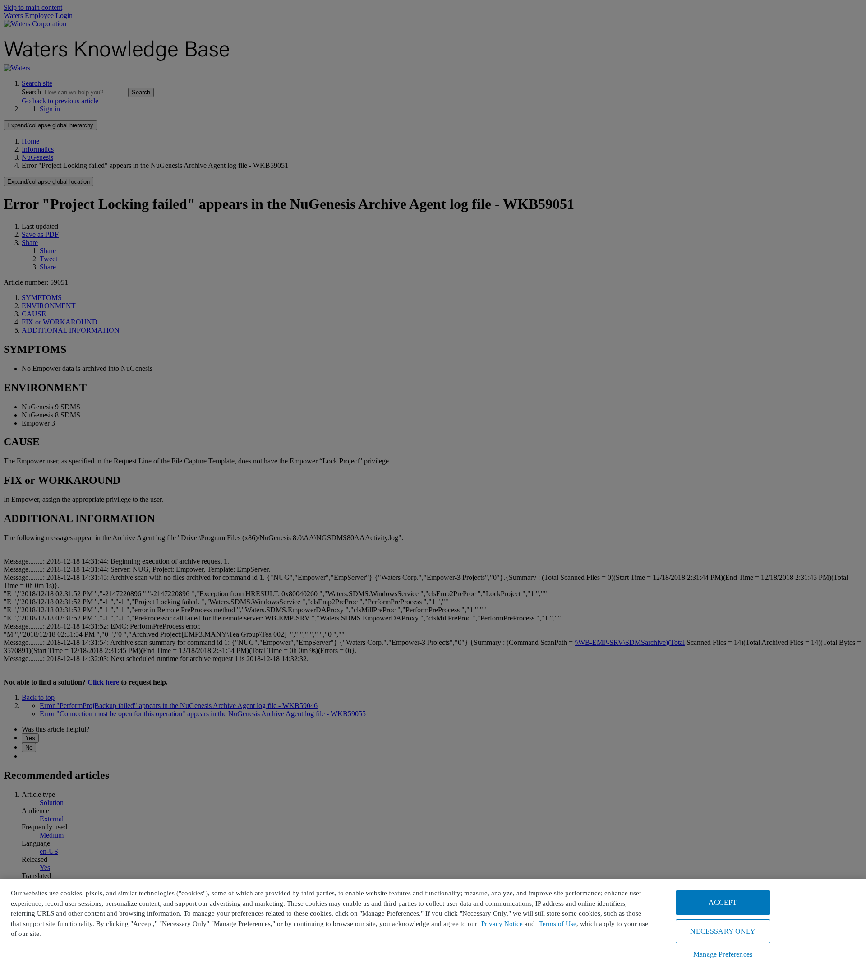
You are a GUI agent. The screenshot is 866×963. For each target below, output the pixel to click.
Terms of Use (557, 923)
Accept (723, 902)
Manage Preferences (722, 954)
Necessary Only (722, 931)
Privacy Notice (502, 923)
